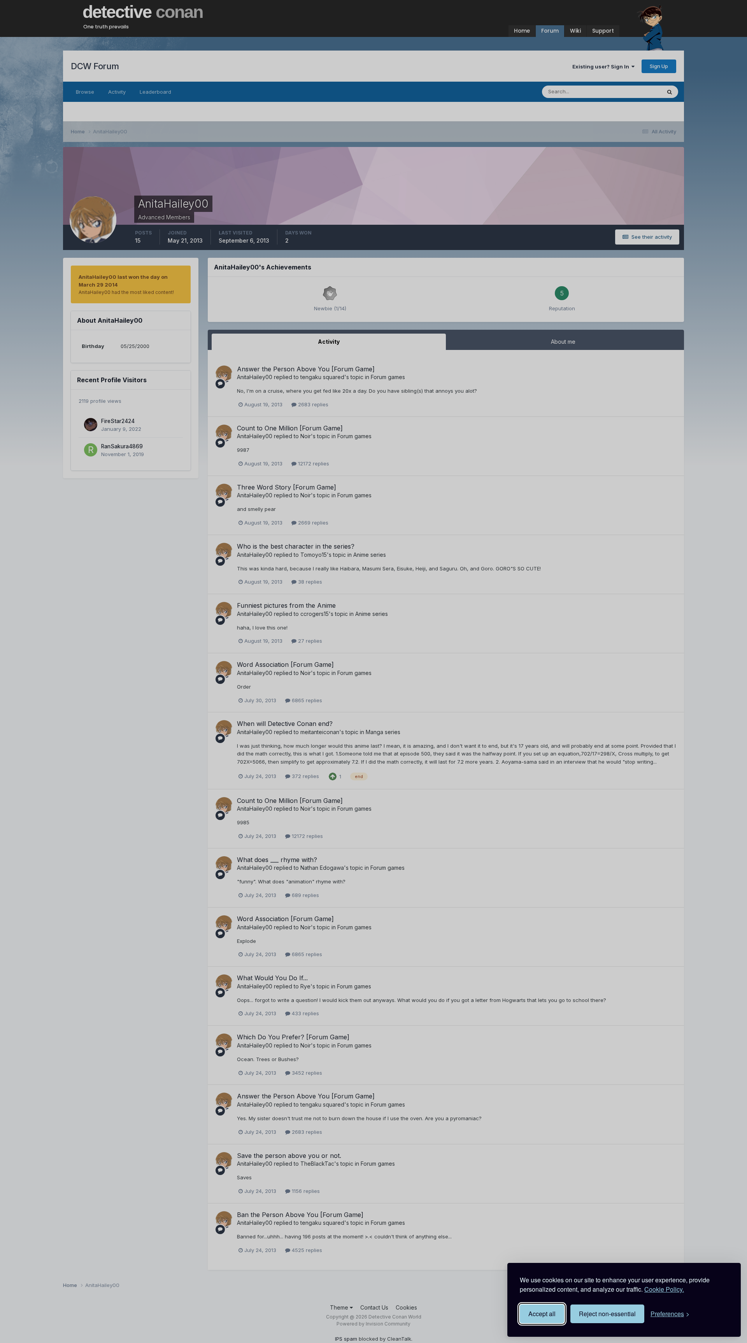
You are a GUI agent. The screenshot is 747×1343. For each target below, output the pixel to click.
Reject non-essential (607, 1313)
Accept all (542, 1313)
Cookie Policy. (664, 1289)
